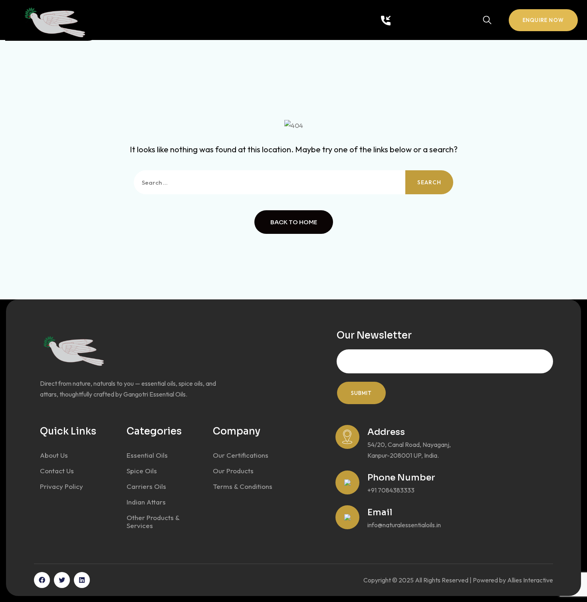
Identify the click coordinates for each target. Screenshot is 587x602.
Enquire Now (543, 20)
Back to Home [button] (293, 222)
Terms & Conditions (242, 486)
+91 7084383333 (425, 20)
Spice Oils (142, 470)
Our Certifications (240, 455)
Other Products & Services (153, 521)
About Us (150, 20)
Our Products (195, 20)
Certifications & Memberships (314, 20)
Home (119, 20)
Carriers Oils (146, 486)
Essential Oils (147, 455)
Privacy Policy (61, 486)
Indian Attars (146, 502)
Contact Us (243, 20)
